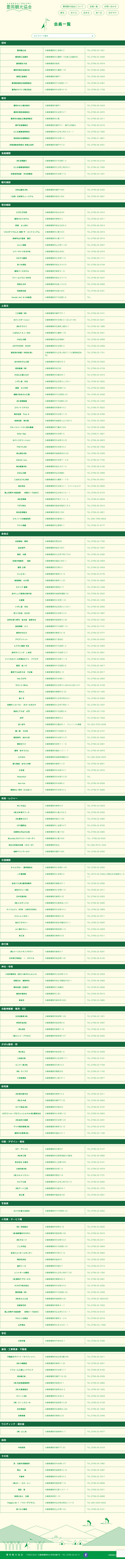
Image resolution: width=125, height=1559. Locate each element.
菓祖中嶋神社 (21, 994)
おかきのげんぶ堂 (21, 362)
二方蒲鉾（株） (21, 313)
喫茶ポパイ (21, 744)
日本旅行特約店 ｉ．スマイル (21, 958)
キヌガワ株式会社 (21, 1285)
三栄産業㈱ (21, 1078)
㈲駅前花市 (21, 1305)
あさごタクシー (21, 922)
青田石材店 (21, 1259)
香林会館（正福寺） (22, 987)
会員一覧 (94, 6)
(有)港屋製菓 (21, 401)
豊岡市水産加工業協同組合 (21, 119)
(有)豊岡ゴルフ (21, 819)
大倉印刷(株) (21, 1169)
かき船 (21, 770)
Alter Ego (21, 434)
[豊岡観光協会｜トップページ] (19, 11)
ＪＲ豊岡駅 (21, 874)
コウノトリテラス (21, 407)
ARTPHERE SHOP (22, 346)
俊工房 (21, 1195)
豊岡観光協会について (73, 6)
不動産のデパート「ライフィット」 (21, 1357)
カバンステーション (22, 320)
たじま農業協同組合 (22, 132)
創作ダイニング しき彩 (22, 652)
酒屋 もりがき (21, 388)
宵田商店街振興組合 (22, 138)
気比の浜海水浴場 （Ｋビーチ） (22, 845)
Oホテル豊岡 (21, 258)
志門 (21, 718)
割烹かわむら (21, 633)
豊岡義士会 (21, 50)
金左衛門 (21, 548)
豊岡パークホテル (21, 271)
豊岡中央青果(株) (22, 1133)
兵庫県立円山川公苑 (22, 832)
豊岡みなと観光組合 (22, 105)
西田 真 (21, 1490)
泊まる (86, 13)
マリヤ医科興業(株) (22, 1127)
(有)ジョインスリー (22, 1175)
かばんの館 (21, 339)
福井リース (21, 1266)
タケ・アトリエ (21, 1149)
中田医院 (21, 1447)
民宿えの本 (21, 284)
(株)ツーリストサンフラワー (21, 951)
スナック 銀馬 (21, 587)
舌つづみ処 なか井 (22, 613)
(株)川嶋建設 (21, 1363)
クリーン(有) (21, 1396)
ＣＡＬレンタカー (21, 916)
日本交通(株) (21, 896)
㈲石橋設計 (21, 1409)
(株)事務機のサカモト (22, 1233)
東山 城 (21, 1470)
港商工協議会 (21, 76)
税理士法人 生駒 (21, 1496)
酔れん (21, 692)
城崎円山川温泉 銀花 (22, 238)
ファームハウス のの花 (21, 278)
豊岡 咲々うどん (21, 751)
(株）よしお (22, 1431)
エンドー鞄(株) (21, 1065)
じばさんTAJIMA (21, 479)
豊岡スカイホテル (21, 219)
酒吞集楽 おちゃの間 (22, 764)
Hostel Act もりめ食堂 (22, 297)
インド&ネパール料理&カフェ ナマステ (21, 659)
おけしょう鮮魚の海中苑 (22, 593)
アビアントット (21, 639)
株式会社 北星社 (21, 1162)
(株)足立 (21, 1052)
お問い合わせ (110, 6)
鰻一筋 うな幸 (21, 731)
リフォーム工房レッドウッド (21, 1370)
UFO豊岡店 (21, 825)
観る (62, 13)
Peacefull (21, 777)
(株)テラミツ (21, 326)
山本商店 (21, 1325)
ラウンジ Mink (21, 685)
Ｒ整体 (21, 1476)
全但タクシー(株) (22, 890)
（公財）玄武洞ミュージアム (21, 196)
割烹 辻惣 (22, 567)
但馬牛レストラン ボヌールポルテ (21, 705)
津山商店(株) (21, 453)
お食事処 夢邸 (21, 541)
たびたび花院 (21, 212)
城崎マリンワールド (22, 851)
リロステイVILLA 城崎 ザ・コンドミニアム (22, 232)
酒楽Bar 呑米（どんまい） (21, 790)
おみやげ (112, 13)
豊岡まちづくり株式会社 (22, 90)
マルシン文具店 (21, 1318)
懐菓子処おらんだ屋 (22, 394)
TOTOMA (21, 506)
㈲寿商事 (21, 1416)
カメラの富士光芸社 (22, 1211)
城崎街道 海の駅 (21, 421)
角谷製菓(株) (21, 466)
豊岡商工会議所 (21, 57)
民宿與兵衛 (21, 291)
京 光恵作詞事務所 (22, 1463)
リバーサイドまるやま (22, 251)
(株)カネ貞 (21, 1100)
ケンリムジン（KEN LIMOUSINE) (22, 909)
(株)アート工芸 (21, 1188)
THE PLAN (22, 447)
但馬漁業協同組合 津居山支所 (22, 145)
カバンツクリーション (22, 440)
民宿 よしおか (21, 225)
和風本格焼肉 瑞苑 (22, 561)
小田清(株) (21, 1058)
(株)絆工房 (21, 1156)
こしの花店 (21, 1246)
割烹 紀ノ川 (21, 666)
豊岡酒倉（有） (21, 1292)
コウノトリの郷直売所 (22, 519)
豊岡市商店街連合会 (22, 70)
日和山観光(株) (21, 190)
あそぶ (74, 13)
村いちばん (21, 806)
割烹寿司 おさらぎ (22, 737)
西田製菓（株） (21, 368)
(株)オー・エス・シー (22, 1483)
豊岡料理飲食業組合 (22, 112)
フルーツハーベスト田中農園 (21, 427)
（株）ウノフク (21, 1071)
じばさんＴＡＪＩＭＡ (22, 333)
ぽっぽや (21, 724)
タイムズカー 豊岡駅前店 (21, 867)
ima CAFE (21, 678)
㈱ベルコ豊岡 (21, 1509)
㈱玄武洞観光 (21, 512)
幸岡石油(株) (21, 1023)
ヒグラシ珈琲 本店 (21, 646)
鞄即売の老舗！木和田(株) (21, 352)
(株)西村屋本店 (21, 1094)
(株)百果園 (21, 499)
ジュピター (21, 574)
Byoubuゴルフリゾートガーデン (21, 838)
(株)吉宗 (21, 1029)
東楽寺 (21, 1000)
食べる (99, 13)
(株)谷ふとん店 (21, 1299)
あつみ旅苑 (21, 265)
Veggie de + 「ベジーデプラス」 (21, 1503)
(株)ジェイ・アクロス (22, 1036)
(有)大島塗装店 (21, 1389)
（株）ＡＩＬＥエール (22, 1402)
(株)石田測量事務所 (22, 1383)
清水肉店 (21, 486)
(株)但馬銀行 (21, 161)
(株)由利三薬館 (21, 1120)
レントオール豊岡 (21, 1273)
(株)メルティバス (22, 903)
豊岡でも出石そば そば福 (21, 672)
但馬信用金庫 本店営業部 (21, 174)
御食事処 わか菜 (21, 580)
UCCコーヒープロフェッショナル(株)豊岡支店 (21, 1113)
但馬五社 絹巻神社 (22, 981)
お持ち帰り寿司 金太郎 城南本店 (21, 620)
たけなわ (21, 757)
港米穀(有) (21, 1376)
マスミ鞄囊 (21, 525)
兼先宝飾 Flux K (21, 414)
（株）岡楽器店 (21, 1227)
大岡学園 (21, 1341)
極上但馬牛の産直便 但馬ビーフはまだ (22, 493)
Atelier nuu (21, 460)
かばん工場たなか (21, 375)
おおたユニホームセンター (21, 1253)
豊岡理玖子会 (21, 63)
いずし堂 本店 (21, 381)
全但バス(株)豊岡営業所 (21, 883)
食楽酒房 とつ (21, 626)
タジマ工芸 (21, 1182)
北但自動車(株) (21, 1016)
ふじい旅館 (21, 245)
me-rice (21, 783)
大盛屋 (21, 600)
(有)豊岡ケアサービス (22, 1279)
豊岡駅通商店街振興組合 (22, 83)
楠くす (21, 698)
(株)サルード (21, 1240)
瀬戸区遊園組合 (21, 125)
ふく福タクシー (21, 929)
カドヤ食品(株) (21, 1107)
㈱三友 (21, 936)
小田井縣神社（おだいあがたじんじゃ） (21, 974)
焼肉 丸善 (21, 554)
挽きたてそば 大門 (23, 711)
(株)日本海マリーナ (22, 812)
